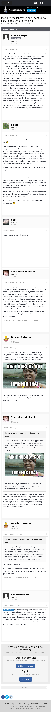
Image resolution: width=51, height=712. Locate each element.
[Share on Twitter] (7, 697)
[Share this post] (46, 49)
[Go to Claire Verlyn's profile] (6, 37)
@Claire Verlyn (8, 610)
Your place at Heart (23, 271)
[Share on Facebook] (3, 697)
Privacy (26, 704)
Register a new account (25, 666)
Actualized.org (9, 704)
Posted (11, 49)
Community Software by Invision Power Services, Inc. (25, 709)
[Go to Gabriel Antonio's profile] (6, 339)
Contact (44, 704)
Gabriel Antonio (21, 337)
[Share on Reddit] (11, 696)
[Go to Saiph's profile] (6, 126)
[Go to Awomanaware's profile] (6, 596)
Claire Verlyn (13, 23)
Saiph (14, 124)
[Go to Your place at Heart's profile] (6, 273)
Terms (18, 704)
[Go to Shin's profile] (6, 222)
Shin (13, 219)
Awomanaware (20, 594)
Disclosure (35, 704)
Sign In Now (25, 679)
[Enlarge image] (24, 375)
